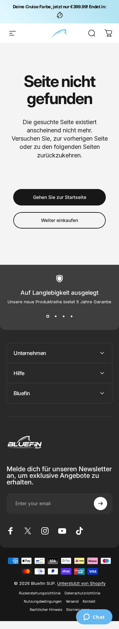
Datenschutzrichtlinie (82, 593)
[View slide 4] (71, 316)
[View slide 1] (48, 316)
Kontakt (89, 601)
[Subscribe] (100, 503)
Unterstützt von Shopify (81, 583)
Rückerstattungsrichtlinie (39, 593)
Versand (72, 601)
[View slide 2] (56, 316)
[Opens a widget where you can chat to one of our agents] (94, 617)
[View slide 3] (63, 316)
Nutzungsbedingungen (43, 601)
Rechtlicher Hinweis (46, 610)
